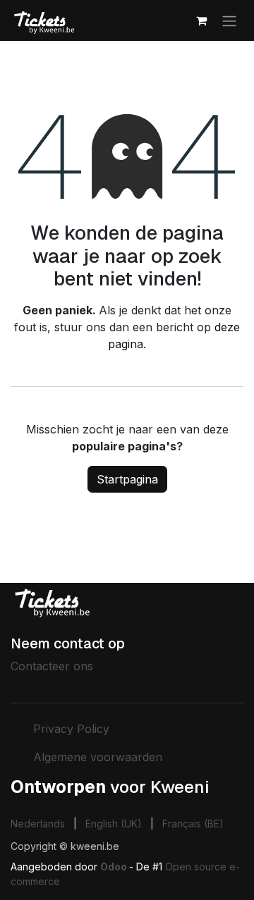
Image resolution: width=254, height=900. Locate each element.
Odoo (114, 867)
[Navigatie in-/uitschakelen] (229, 20)
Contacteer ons (52, 666)
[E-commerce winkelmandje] (201, 20)
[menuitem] (38, 823)
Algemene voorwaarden (97, 757)
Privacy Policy (71, 729)
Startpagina (127, 479)
